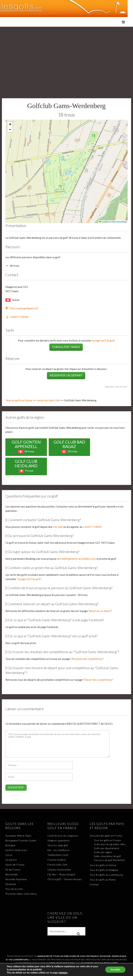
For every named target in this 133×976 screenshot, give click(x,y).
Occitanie (10, 884)
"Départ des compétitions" (98, 679)
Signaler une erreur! (116, 386)
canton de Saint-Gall (48, 400)
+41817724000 (19, 316)
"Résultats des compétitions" (87, 658)
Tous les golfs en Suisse (18, 400)
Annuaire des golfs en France (106, 835)
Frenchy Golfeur (56, 859)
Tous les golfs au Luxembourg (106, 874)
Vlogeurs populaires (58, 840)
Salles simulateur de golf (107, 856)
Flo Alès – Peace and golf (61, 874)
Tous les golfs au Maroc (103, 879)
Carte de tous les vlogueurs (63, 835)
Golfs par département (106, 848)
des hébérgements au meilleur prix (76, 558)
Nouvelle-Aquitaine (16, 879)
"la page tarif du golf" (29, 579)
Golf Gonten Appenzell (26, 444)
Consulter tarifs (66, 347)
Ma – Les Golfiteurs (58, 850)
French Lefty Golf (57, 864)
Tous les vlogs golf (57, 845)
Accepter (115, 969)
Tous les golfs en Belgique (104, 869)
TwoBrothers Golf (57, 854)
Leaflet (104, 221)
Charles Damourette (59, 869)
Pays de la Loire (14, 888)
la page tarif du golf (103, 340)
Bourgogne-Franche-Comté (20, 840)
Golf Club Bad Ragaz (69, 444)
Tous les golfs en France (107, 840)
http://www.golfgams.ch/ (24, 308)
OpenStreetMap (119, 221)
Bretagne (10, 845)
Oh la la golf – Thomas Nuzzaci (64, 879)
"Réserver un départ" (100, 610)
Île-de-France (13, 869)
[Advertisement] (66, 52)
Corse (8, 854)
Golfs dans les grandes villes (110, 844)
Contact (94, 884)
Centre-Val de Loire (16, 850)
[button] (10, 124)
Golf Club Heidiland (26, 463)
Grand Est (11, 859)
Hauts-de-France (15, 864)
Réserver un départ (66, 375)
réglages (63, 972)
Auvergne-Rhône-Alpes (18, 835)
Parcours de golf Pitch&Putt (109, 860)
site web (58, 526)
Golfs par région (103, 852)
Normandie (11, 874)
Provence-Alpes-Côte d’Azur (21, 893)
